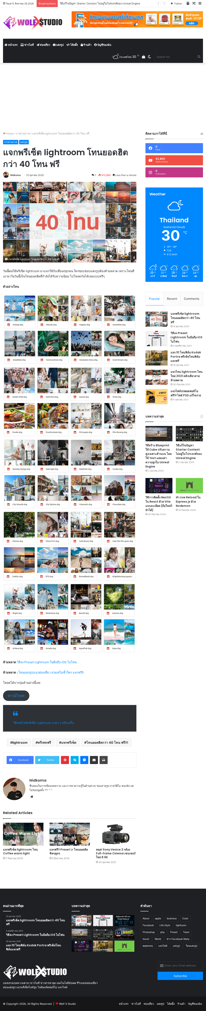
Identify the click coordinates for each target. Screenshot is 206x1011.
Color (185, 918)
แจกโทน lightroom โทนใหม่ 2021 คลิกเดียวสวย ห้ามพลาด (187, 376)
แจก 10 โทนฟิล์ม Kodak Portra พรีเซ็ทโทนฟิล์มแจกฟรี (186, 356)
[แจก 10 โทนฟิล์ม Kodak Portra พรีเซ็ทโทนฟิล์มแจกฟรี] (156, 357)
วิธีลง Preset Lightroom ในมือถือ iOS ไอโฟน (46, 662)
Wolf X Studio (67, 1003)
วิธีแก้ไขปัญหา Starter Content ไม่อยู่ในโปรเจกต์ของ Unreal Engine (189, 451)
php (162, 932)
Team (186, 932)
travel (146, 938)
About (146, 918)
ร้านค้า (87, 44)
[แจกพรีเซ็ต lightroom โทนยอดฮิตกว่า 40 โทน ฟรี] (156, 319)
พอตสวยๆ (148, 945)
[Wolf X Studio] (34, 23)
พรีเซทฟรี (44, 742)
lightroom (20, 742)
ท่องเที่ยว (44, 44)
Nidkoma (15, 175)
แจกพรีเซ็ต (68, 742)
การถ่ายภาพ (23, 133)
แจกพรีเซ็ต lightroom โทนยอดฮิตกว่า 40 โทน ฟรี (185, 318)
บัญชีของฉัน (104, 44)
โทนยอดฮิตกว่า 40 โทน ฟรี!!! (107, 742)
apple (158, 918)
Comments (191, 299)
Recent (172, 299)
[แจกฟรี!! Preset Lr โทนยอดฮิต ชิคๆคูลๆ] (69, 834)
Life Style (165, 925)
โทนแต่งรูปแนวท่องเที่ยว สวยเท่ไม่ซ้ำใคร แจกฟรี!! (51, 672)
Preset (173, 932)
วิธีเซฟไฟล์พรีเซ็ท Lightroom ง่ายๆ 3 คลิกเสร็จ (43, 723)
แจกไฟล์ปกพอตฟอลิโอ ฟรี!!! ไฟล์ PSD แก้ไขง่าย (186, 393)
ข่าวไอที (29, 44)
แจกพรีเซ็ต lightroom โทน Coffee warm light (20, 851)
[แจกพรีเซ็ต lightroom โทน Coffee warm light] (23, 834)
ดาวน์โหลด (16, 696)
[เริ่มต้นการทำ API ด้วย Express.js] (124, 920)
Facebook (148, 925)
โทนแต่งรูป (191, 945)
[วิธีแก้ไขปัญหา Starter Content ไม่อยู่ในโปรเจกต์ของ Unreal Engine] (189, 433)
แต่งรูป (60, 44)
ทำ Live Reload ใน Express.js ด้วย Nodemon (188, 501)
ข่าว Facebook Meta (178, 938)
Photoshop (149, 932)
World (158, 938)
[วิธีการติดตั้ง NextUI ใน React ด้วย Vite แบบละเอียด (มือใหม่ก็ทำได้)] (159, 485)
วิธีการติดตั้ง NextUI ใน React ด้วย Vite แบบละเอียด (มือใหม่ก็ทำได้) (158, 503)
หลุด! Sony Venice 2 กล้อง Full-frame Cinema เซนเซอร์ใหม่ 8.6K (116, 853)
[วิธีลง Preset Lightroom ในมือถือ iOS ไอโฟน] (156, 338)
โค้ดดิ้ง (74, 44)
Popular (154, 299)
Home (9, 133)
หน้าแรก (12, 44)
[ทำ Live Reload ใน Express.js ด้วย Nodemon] (189, 485)
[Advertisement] (103, 97)
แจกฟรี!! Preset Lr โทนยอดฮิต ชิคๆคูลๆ (68, 851)
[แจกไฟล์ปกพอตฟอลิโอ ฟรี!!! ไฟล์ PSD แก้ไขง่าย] (156, 396)
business (172, 918)
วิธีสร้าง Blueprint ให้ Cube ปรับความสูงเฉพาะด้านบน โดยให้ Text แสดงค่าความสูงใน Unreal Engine (158, 456)
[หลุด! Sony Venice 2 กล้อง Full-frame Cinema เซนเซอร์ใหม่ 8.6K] (116, 834)
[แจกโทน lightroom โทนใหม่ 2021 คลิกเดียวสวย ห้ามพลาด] (156, 377)
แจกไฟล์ (162, 945)
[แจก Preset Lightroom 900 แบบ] (124, 933)
